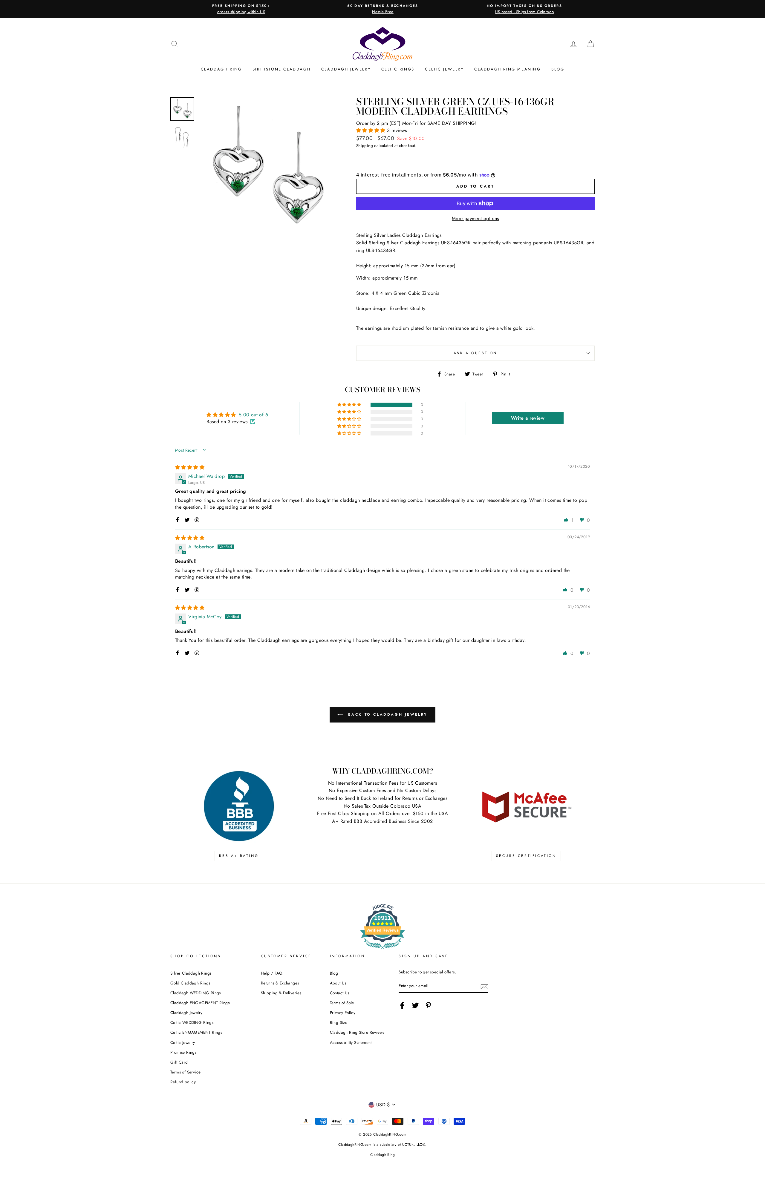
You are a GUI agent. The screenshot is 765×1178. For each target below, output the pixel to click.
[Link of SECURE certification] (526, 806)
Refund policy (183, 1082)
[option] (241, 9)
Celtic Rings (397, 69)
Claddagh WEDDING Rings (195, 993)
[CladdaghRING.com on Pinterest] (428, 1005)
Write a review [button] (527, 418)
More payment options (475, 218)
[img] (189, 467)
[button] (371, 130)
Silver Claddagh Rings (190, 973)
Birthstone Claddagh (281, 69)
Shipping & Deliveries (281, 993)
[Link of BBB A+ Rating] (238, 806)
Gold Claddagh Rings (190, 983)
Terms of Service (185, 1072)
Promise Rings (183, 1052)
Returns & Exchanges (280, 983)
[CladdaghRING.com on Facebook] (402, 1005)
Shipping (364, 145)
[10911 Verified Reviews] (382, 949)
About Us (338, 983)
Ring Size (339, 1022)
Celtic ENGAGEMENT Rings (196, 1032)
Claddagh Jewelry (346, 69)
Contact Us (339, 993)
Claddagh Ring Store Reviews (357, 1032)
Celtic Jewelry (444, 69)
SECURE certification (526, 855)
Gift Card (179, 1062)
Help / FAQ (272, 973)
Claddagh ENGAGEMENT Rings (200, 1003)
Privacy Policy (343, 1013)
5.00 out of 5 (253, 414)
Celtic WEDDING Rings (191, 1022)
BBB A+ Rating (238, 855)
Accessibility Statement (351, 1042)
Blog (557, 69)
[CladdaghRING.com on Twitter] (415, 1005)
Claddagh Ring (221, 69)
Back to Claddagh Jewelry (387, 714)
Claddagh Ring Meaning (507, 69)
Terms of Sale (342, 1003)
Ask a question (475, 353)
